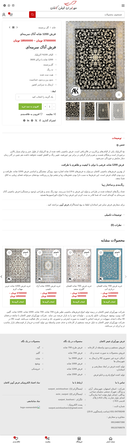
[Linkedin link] (28, 121)
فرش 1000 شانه (74, 363)
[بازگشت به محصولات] (13, 27)
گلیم (38, 353)
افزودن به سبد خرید (30, 106)
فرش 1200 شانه (74, 369)
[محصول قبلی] (17, 27)
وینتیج (37, 363)
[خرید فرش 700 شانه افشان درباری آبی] (109, 265)
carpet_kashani (66, 399)
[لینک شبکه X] (36, 121)
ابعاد (54, 91)
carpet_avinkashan (58, 389)
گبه (38, 347)
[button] (121, 61)
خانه (54, 27)
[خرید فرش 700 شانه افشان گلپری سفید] (79, 265)
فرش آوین (64, 204)
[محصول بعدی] (9, 27)
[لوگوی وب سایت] (63, 5)
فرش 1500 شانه (74, 374)
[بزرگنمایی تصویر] (118, 94)
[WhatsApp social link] (9, 5)
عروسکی (35, 369)
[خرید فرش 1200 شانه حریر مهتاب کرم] (18, 265)
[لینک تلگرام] (4, 5)
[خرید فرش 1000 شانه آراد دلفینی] (48, 265)
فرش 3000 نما (75, 358)
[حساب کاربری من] (4, 14)
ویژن (37, 358)
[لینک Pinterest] (32, 121)
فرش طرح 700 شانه (72, 347)
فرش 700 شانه (75, 353)
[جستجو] (32, 14)
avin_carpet (62, 394)
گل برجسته (43, 27)
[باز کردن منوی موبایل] (123, 5)
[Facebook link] (40, 121)
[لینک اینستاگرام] (13, 5)
